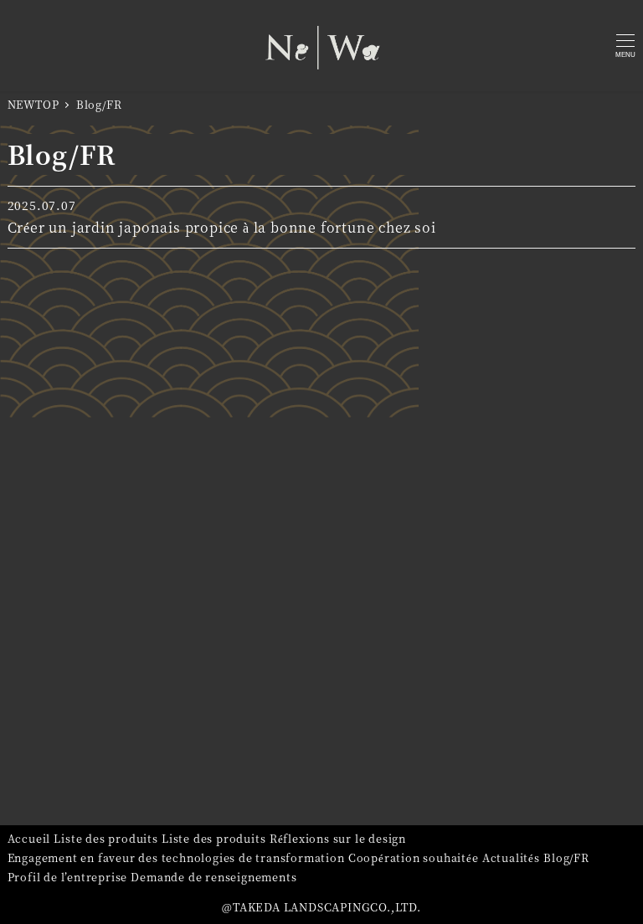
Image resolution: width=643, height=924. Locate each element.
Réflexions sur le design (338, 838)
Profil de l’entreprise (68, 877)
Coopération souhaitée (413, 857)
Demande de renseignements (213, 877)
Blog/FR (566, 857)
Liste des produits (105, 838)
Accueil (29, 838)
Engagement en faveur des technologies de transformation (176, 857)
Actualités (511, 857)
